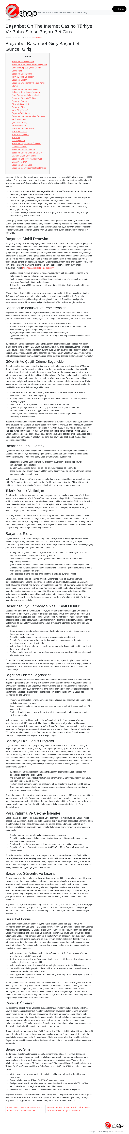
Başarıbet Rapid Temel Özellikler (26, 144)
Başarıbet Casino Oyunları (23, 150)
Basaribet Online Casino (23, 128)
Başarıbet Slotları (19, 80)
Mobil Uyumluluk (19, 125)
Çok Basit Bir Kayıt (20, 122)
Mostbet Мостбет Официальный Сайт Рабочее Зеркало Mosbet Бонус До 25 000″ (68, 1109)
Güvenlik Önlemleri (20, 104)
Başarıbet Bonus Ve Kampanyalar (27, 159)
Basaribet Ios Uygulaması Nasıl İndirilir (29, 168)
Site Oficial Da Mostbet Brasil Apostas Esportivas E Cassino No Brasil (25, 1109)
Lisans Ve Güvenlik (20, 162)
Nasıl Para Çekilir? (20, 134)
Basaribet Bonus (19, 101)
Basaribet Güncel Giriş (22, 165)
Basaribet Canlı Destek (22, 74)
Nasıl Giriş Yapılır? (20, 110)
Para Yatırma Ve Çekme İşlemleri (26, 95)
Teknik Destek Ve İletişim (23, 77)
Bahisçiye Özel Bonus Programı (26, 92)
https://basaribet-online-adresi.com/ (38, 268)
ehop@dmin (37, 37)
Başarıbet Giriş (18, 107)
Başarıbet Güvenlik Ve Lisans (25, 98)
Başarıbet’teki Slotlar (21, 113)
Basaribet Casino (19, 131)
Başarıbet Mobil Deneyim (23, 62)
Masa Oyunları (18, 141)
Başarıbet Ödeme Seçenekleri (25, 89)
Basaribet (16, 138)
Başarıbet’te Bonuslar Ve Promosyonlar (29, 65)
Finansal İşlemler (19, 147)
